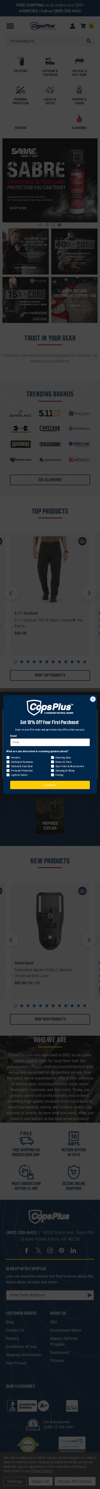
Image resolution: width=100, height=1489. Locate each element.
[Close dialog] (93, 699)
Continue (50, 785)
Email (13, 736)
